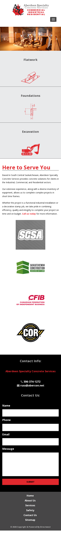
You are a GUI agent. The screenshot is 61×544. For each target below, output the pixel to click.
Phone (6, 420)
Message (8, 448)
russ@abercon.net (32, 385)
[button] (4, 39)
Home (30, 495)
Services (30, 505)
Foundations (30, 96)
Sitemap (30, 520)
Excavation (30, 132)
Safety (30, 510)
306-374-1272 (32, 381)
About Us (30, 500)
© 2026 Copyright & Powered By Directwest (30, 527)
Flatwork (30, 60)
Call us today (29, 213)
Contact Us (30, 515)
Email (5, 434)
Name (6, 405)
